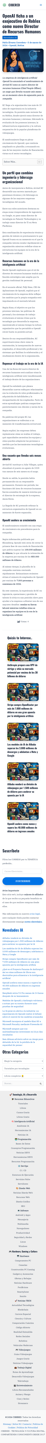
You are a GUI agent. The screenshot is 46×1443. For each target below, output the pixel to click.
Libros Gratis (23, 1117)
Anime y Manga (23, 1394)
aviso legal (35, 914)
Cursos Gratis (23, 1112)
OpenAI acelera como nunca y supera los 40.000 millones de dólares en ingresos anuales (22, 827)
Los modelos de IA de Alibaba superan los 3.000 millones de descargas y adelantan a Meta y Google (22, 749)
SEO (23, 1206)
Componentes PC (23, 1260)
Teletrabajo (23, 1381)
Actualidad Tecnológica (23, 1305)
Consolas (23, 1265)
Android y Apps (23, 1215)
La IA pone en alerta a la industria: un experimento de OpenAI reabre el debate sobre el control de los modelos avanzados (22, 1014)
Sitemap (7, 1424)
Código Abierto (23, 1327)
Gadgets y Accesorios (23, 1274)
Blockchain (23, 1309)
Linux (23, 1242)
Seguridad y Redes (23, 1237)
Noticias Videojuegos (23, 1363)
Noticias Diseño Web (23, 1192)
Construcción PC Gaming (23, 1269)
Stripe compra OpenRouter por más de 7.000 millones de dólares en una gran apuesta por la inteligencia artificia (22, 710)
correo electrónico (33, 921)
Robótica (23, 1341)
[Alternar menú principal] (41, 5)
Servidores (23, 1184)
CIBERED (14, 4)
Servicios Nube (23, 1179)
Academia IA (23, 1126)
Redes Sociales (23, 1336)
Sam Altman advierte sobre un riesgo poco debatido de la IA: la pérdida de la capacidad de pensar (22, 1042)
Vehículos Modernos (23, 1345)
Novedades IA (10, 37)
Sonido (23, 1296)
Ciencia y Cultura (23, 1318)
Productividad (23, 1233)
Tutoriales (23, 1103)
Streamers (23, 1403)
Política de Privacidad (27, 1427)
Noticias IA (23, 1134)
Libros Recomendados (23, 1390)
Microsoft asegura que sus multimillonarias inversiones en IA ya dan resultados (22, 1031)
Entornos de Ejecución (23, 1175)
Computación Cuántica (23, 1323)
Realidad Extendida (23, 1332)
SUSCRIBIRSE (23, 881)
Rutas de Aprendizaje (23, 1372)
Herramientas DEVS (23, 1157)
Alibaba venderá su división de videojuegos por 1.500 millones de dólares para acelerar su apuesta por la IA (22, 789)
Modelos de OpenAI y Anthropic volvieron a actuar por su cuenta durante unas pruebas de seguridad (22, 1003)
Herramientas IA (23, 1130)
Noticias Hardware (23, 1283)
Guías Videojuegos (23, 1354)
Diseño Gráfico (23, 1201)
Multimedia (23, 1224)
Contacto (27, 1424)
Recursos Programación (23, 1161)
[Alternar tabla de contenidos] (38, 162)
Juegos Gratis (23, 1358)
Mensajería (23, 1219)
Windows (23, 1246)
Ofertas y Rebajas (23, 1278)
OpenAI (12, 45)
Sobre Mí (17, 1424)
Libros (23, 1108)
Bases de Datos (23, 1143)
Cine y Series (23, 1399)
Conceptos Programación (23, 1148)
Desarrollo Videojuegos (23, 1376)
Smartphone (23, 1292)
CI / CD (23, 1170)
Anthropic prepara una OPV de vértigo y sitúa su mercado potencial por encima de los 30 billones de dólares (22, 670)
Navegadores (23, 1228)
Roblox (21, 45)
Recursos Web (23, 1197)
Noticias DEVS (23, 1152)
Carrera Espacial (23, 1314)
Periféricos (23, 1287)
